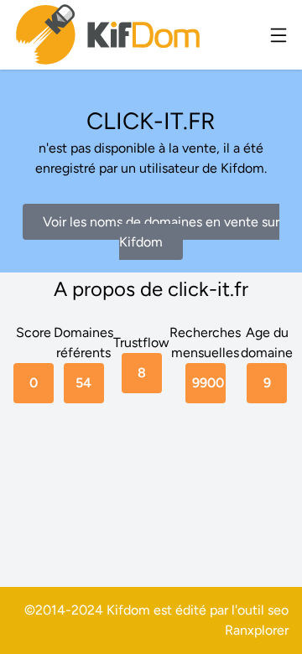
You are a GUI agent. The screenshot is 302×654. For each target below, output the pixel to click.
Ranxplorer (257, 630)
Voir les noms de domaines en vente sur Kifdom (161, 232)
